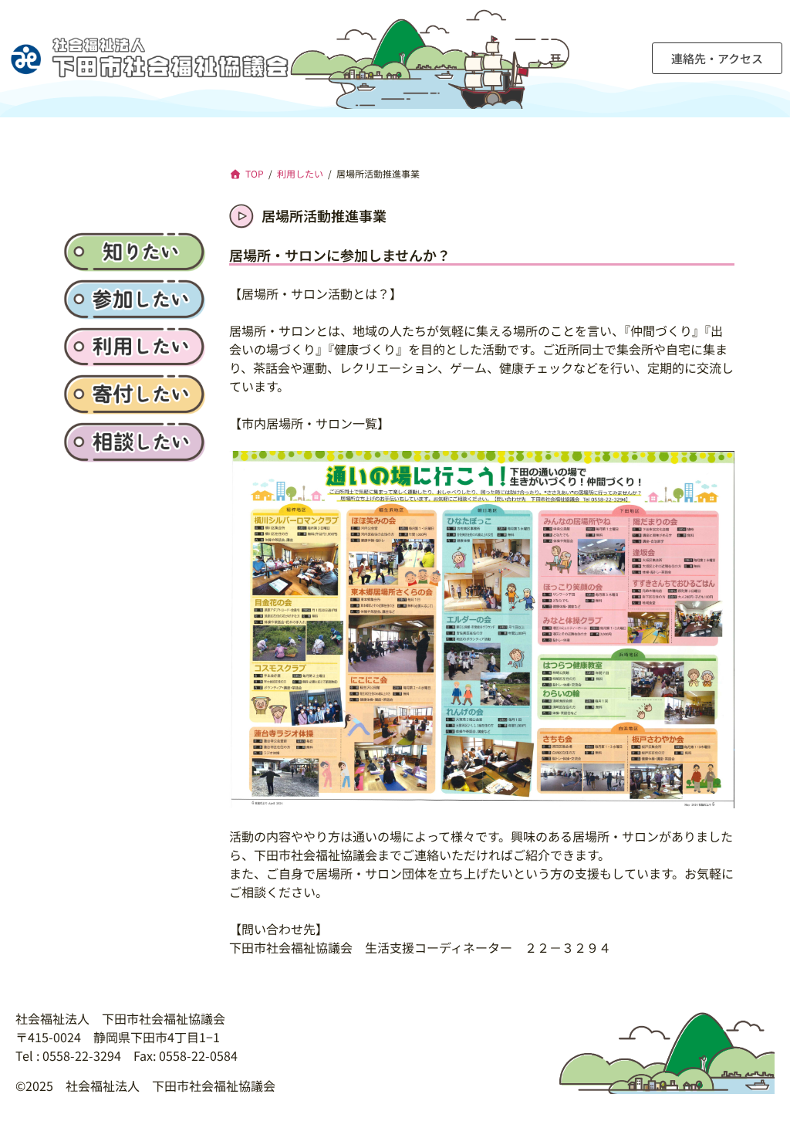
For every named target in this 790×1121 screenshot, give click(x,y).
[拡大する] (714, 471)
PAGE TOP (759, 1073)
